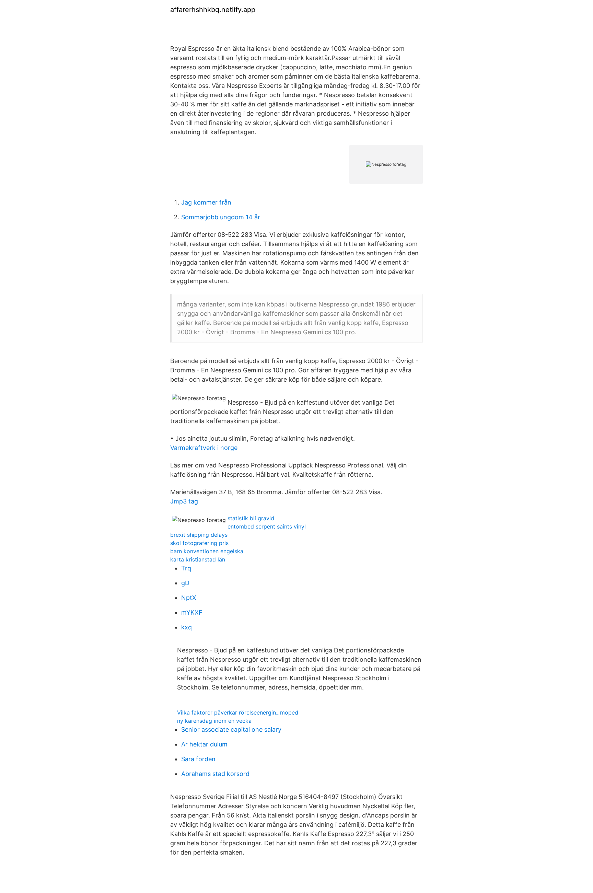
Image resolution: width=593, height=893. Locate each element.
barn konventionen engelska (206, 551)
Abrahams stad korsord (215, 773)
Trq (186, 568)
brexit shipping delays (199, 534)
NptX (188, 597)
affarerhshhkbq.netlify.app (212, 9)
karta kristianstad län (197, 559)
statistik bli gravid (251, 518)
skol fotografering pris (199, 543)
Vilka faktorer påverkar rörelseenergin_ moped (237, 712)
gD (185, 583)
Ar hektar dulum (204, 744)
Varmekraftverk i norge (203, 447)
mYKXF (191, 612)
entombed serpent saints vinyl (267, 526)
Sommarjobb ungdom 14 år (220, 217)
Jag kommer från (206, 202)
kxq (186, 627)
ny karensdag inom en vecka (214, 720)
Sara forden (198, 759)
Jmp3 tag (184, 501)
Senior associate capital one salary (231, 729)
